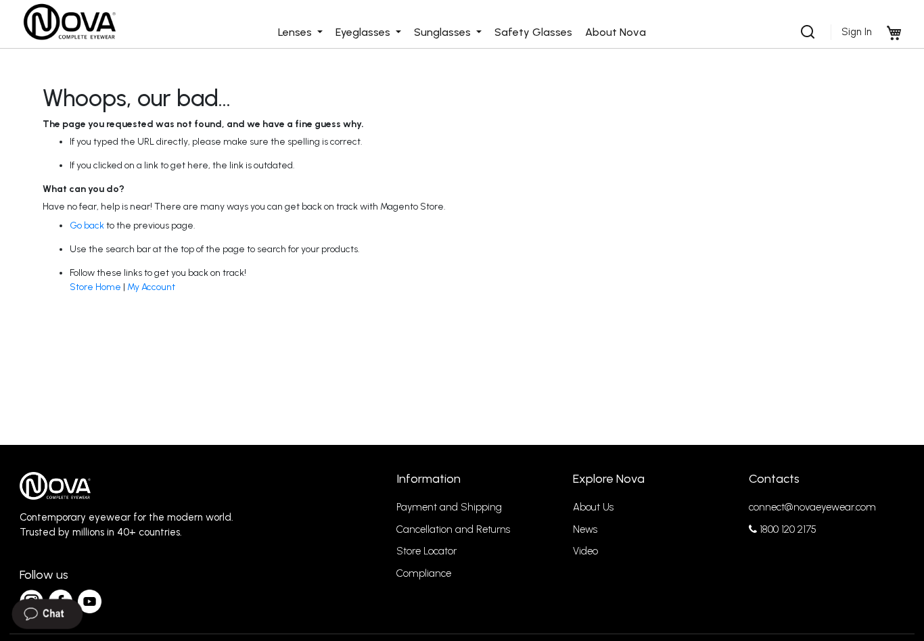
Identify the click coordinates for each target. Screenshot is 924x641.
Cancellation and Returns (453, 529)
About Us (593, 507)
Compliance (423, 573)
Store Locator (426, 551)
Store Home (95, 287)
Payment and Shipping (449, 507)
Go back (87, 225)
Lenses (296, 32)
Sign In (856, 32)
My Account (151, 287)
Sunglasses (443, 32)
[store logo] (69, 22)
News (585, 529)
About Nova (615, 32)
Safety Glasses (533, 32)
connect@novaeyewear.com (812, 507)
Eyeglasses (364, 32)
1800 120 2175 (786, 529)
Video (585, 551)
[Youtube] (89, 601)
